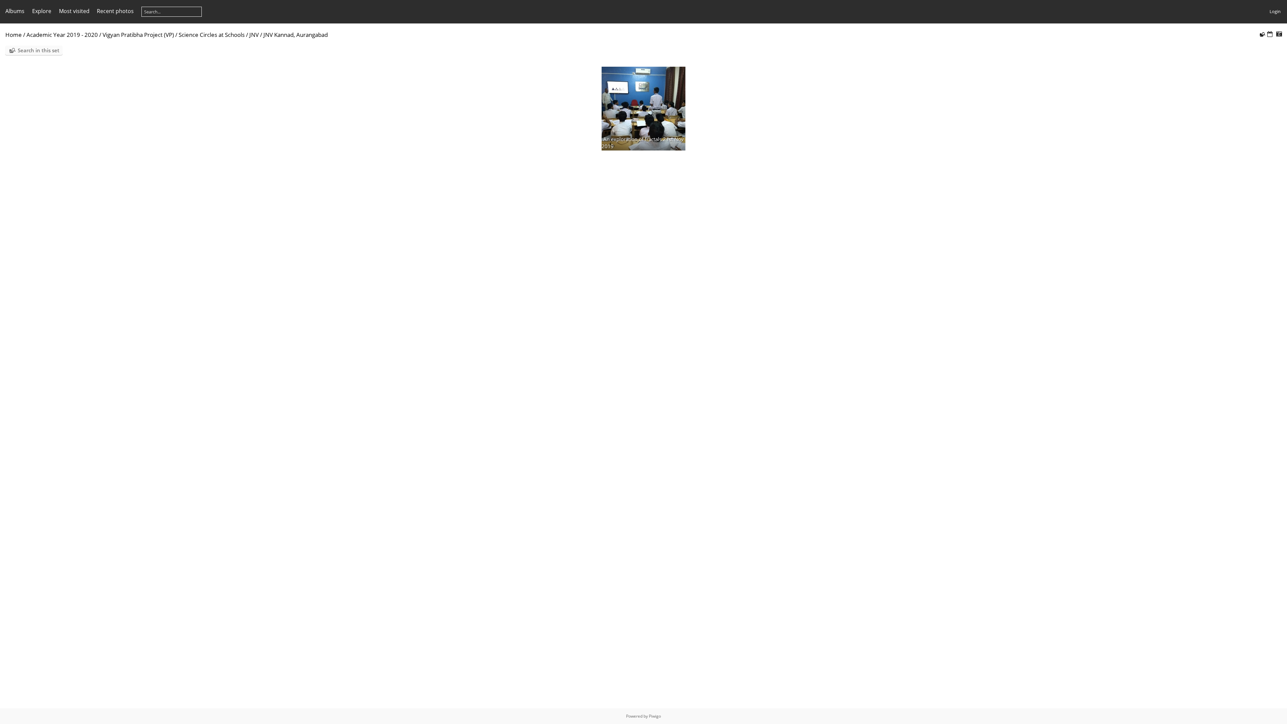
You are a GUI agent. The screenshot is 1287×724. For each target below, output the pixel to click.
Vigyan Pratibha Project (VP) (138, 35)
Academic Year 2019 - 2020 (62, 35)
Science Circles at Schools (212, 35)
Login (1275, 11)
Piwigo (655, 716)
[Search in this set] (1262, 34)
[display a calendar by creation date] (1279, 34)
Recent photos (115, 11)
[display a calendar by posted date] (1270, 34)
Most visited (74, 11)
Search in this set (38, 50)
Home (13, 35)
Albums (14, 11)
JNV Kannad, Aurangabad (295, 35)
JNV (254, 35)
